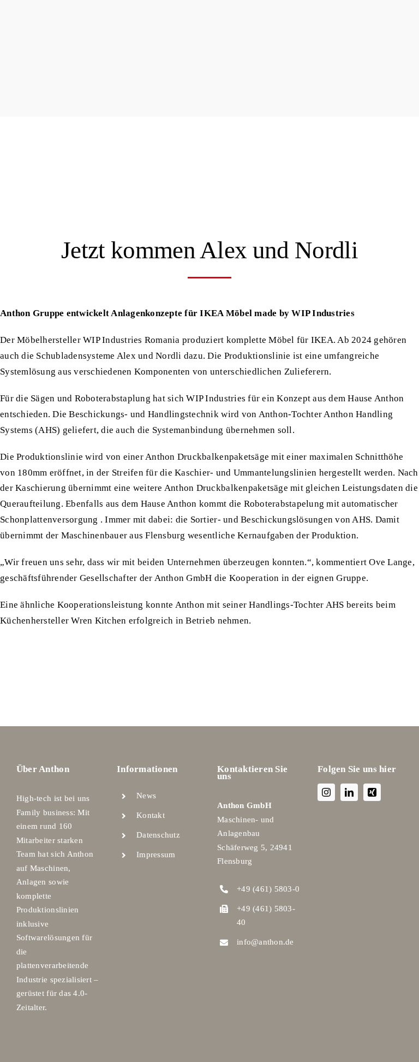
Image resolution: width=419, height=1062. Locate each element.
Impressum (155, 854)
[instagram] (326, 792)
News (146, 795)
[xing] (372, 792)
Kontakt (150, 815)
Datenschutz (158, 834)
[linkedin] (349, 792)
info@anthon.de (265, 942)
